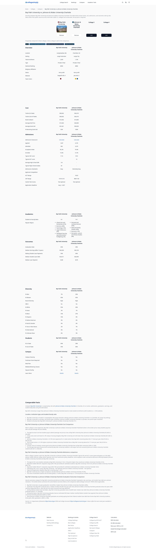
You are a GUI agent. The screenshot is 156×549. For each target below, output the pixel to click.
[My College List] (129, 2)
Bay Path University (36, 406)
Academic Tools (92, 2)
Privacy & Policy (40, 547)
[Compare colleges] (125, 2)
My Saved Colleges (95, 528)
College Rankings (73, 520)
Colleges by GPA (94, 523)
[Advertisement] (69, 93)
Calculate (61, 140)
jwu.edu (76, 75)
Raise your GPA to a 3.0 (117, 526)
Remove (61, 35)
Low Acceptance (72, 541)
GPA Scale (113, 532)
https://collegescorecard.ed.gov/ (78, 501)
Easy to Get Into (72, 538)
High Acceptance (72, 536)
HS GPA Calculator (115, 523)
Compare (82, 2)
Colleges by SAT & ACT (96, 520)
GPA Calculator (115, 520)
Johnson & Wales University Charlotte (65, 406)
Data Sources (50, 520)
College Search (94, 525)
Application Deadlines (74, 528)
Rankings (73, 2)
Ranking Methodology (53, 523)
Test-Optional (71, 533)
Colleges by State (94, 536)
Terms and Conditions (30, 547)
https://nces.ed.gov (50, 501)
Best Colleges (71, 523)
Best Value (71, 525)
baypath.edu (61, 75)
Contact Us (50, 525)
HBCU (69, 530)
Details (62, 373)
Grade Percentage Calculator (118, 529)
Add (91, 35)
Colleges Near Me (94, 533)
